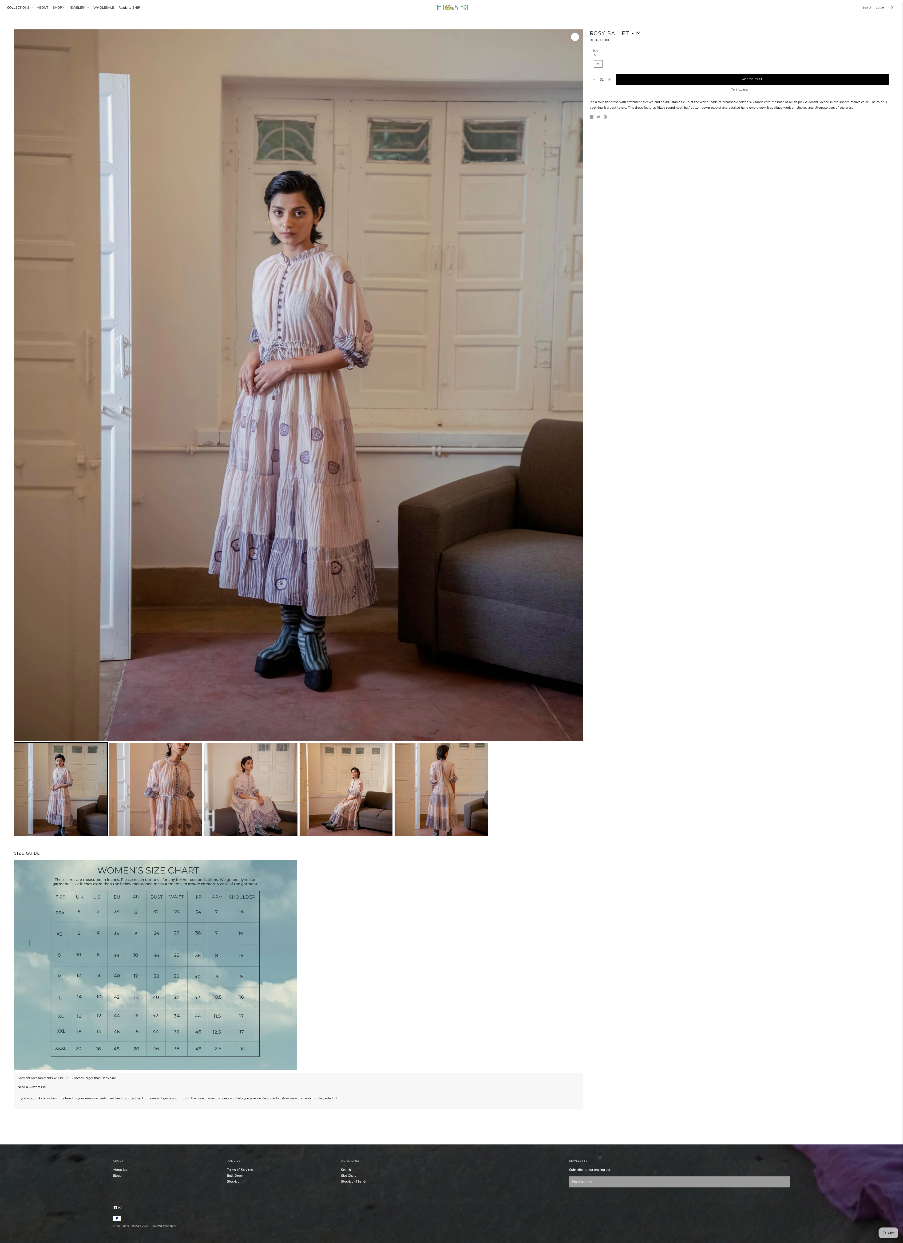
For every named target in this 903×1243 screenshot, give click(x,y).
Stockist (233, 1181)
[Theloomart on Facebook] (115, 1208)
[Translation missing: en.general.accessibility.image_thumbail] (60, 789)
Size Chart (348, 1175)
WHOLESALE (103, 7)
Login (880, 7)
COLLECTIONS (18, 7)
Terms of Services (240, 1170)
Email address (581, 1177)
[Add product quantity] (594, 79)
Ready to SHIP (129, 7)
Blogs (117, 1175)
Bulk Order (235, 1175)
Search (867, 7)
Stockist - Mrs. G (353, 1181)
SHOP (57, 7)
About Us (120, 1170)
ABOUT (42, 7)
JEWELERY (78, 7)
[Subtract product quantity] (609, 79)
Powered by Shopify (163, 1226)
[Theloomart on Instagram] (120, 1208)
